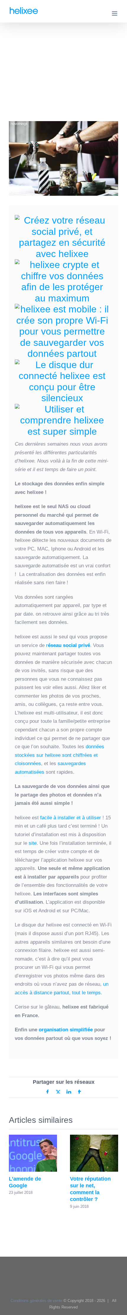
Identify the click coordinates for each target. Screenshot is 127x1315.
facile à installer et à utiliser (71, 818)
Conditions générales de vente (36, 1300)
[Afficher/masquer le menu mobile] (115, 13)
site (33, 843)
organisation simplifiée (66, 1030)
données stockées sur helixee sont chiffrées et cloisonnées (59, 755)
